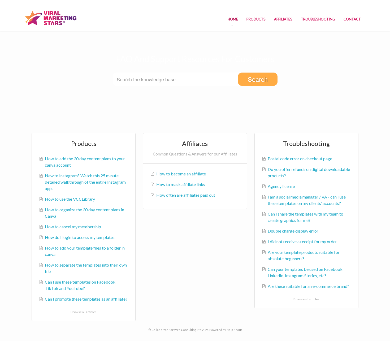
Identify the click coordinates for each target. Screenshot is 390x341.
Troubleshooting (318, 19)
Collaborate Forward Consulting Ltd (176, 329)
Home (233, 19)
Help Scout (234, 329)
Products (256, 19)
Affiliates (283, 19)
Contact (352, 19)
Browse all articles (84, 312)
